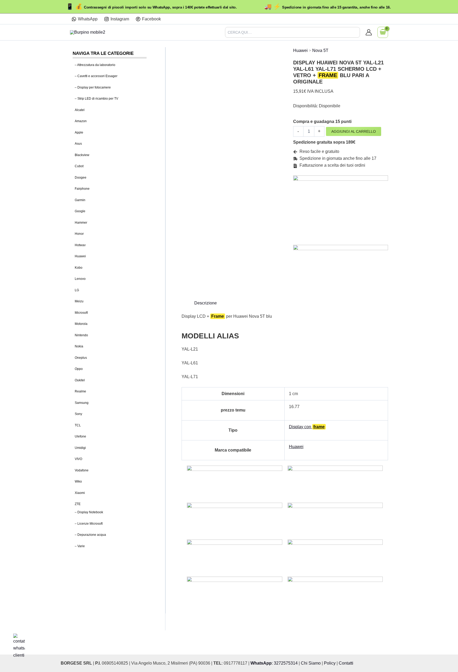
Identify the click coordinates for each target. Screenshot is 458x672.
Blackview (82, 155)
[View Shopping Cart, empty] (382, 32)
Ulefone (80, 437)
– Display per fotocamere (93, 87)
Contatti (346, 663)
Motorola (81, 324)
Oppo (79, 369)
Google (80, 211)
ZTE (78, 504)
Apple (79, 132)
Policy (330, 663)
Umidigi (80, 448)
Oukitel (80, 380)
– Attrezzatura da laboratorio (95, 65)
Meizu (79, 301)
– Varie (80, 546)
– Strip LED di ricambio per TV (96, 99)
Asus (78, 144)
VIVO (78, 459)
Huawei (80, 256)
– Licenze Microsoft (89, 523)
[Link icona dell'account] (368, 32)
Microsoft (81, 313)
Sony (78, 414)
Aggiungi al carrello (353, 131)
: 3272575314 (274, 663)
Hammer (81, 222)
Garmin (80, 200)
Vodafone (82, 470)
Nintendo (81, 335)
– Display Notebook (89, 512)
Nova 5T (320, 50)
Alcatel (80, 110)
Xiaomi (80, 493)
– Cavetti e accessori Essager (96, 76)
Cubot (79, 166)
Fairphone (82, 189)
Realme (80, 392)
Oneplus (81, 358)
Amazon (81, 121)
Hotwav (80, 245)
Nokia (79, 346)
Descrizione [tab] (205, 303)
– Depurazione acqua (90, 535)
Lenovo (80, 279)
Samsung (82, 403)
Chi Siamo (311, 663)
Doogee (80, 177)
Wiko (78, 482)
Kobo (78, 267)
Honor (79, 234)
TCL (78, 425)
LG (77, 290)
